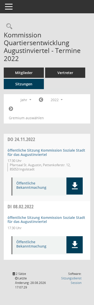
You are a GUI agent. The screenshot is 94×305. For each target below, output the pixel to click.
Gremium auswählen (26, 117)
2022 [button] (55, 99)
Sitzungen (23, 84)
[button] (74, 186)
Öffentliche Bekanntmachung (31, 185)
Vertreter (65, 72)
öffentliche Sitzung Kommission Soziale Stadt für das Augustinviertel (46, 152)
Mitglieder (24, 72)
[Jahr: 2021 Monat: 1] (41, 99)
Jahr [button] (24, 99)
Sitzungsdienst (71, 280)
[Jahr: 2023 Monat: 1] (11, 108)
